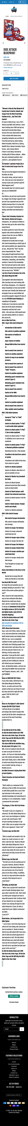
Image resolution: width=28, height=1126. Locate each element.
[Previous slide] (3, 43)
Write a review (14, 996)
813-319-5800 (10, 1087)
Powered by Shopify (14, 1112)
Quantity (6, 70)
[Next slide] (24, 43)
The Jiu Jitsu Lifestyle (16, 1110)
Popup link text (8, 67)
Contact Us (19, 1087)
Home (7, 16)
